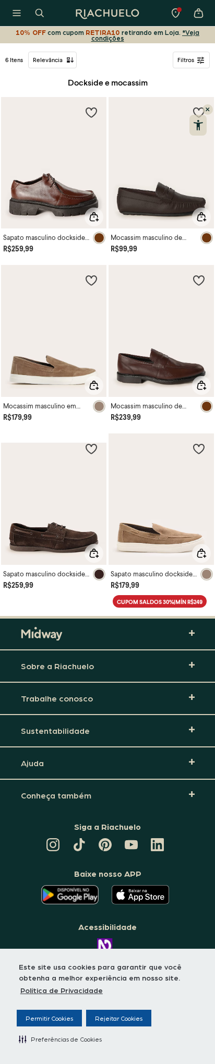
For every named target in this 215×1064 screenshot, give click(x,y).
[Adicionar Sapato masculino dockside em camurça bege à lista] (199, 448)
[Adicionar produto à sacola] (94, 216)
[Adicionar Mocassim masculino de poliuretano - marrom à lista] (199, 280)
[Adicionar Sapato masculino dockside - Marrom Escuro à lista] (91, 448)
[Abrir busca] (39, 13)
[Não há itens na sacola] (198, 13)
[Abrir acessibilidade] (198, 125)
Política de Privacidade (61, 990)
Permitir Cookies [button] (49, 1018)
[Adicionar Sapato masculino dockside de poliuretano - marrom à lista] (91, 112)
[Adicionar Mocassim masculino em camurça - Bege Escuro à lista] (91, 280)
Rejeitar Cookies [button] (118, 1018)
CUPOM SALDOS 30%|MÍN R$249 (159, 601)
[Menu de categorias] (16, 13)
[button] (60, 1039)
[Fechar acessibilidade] (207, 109)
